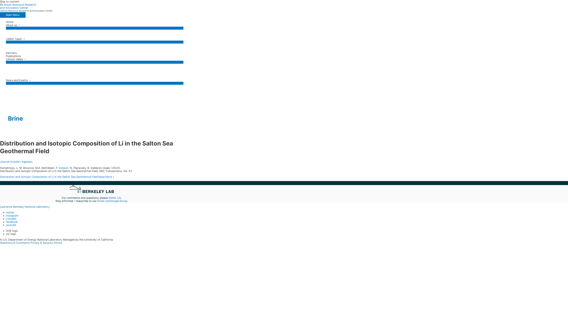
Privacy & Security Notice (46, 242)
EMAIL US (115, 197)
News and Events (17, 80)
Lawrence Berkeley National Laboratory (25, 206)
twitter (10, 212)
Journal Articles (10, 161)
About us (11, 25)
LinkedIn (11, 218)
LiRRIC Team (14, 39)
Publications (13, 56)
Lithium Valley (14, 59)
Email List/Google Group (112, 201)
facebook (12, 221)
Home (9, 22)
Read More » (57, 176)
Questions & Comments (15, 242)
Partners (11, 53)
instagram (12, 215)
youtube (11, 225)
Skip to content (9, 1)
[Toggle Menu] (94, 28)
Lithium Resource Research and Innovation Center (26, 10)
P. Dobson (62, 167)
